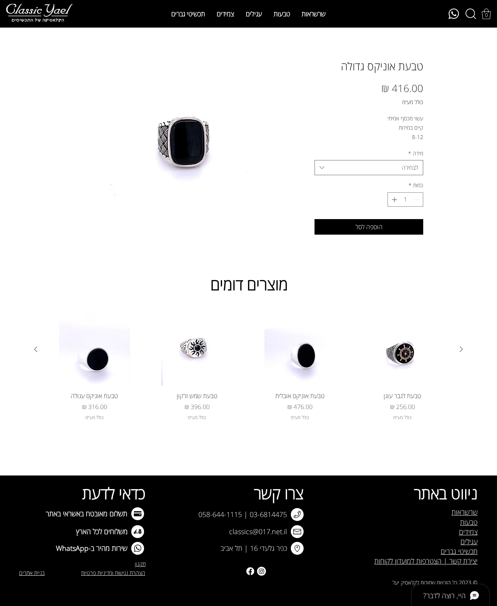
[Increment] (393, 199)
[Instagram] (261, 571)
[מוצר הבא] (35, 349)
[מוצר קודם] (461, 349)
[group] (248, 367)
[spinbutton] (405, 199)
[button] (486, 14)
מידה (415, 153)
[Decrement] (417, 199)
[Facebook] (250, 571)
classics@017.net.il (258, 531)
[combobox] (369, 167)
